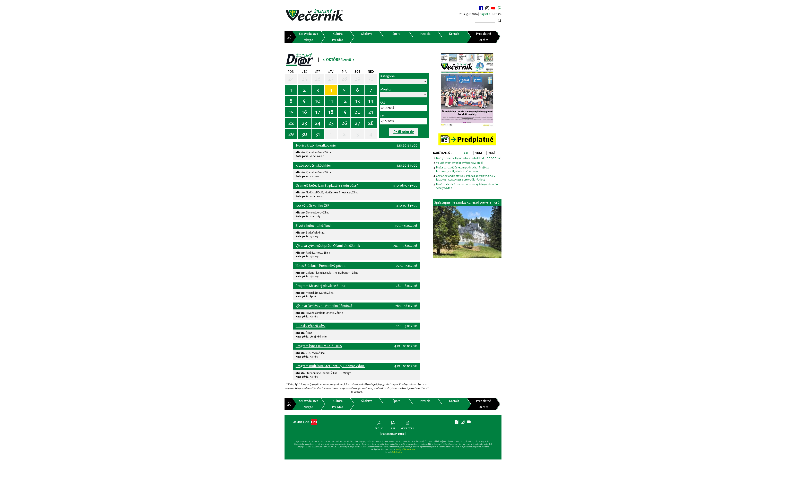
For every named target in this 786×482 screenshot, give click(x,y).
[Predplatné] (467, 135)
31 (317, 134)
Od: (382, 102)
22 (291, 123)
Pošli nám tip (403, 132)
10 (318, 101)
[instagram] (487, 8)
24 (291, 79)
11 (331, 101)
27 (331, 79)
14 (370, 101)
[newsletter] (499, 8)
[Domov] (288, 37)
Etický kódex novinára (405, 449)
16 (304, 112)
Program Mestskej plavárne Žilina (320, 286)
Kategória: (387, 76)
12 (344, 101)
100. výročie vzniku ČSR (312, 206)
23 (304, 123)
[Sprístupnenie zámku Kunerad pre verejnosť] (467, 232)
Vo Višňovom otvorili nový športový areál (459, 162)
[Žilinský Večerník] (315, 15)
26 (318, 79)
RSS (393, 428)
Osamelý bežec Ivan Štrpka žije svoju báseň (327, 185)
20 (358, 112)
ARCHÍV (379, 428)
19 (344, 112)
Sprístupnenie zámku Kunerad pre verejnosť (466, 202)
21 (370, 112)
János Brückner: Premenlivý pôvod (321, 266)
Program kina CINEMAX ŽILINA (319, 346)
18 (330, 112)
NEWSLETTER (407, 428)
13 (357, 101)
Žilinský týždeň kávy (310, 326)
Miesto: (385, 89)
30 (371, 79)
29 (357, 79)
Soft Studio (397, 452)
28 (344, 79)
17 (317, 112)
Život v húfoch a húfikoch (314, 226)
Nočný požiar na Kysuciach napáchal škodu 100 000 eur (468, 158)
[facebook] (481, 8)
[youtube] (493, 8)
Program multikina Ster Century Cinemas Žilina (330, 366)
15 (291, 112)
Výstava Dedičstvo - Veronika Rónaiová (324, 306)
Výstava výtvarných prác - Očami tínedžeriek (328, 246)
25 (304, 79)
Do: (382, 116)
